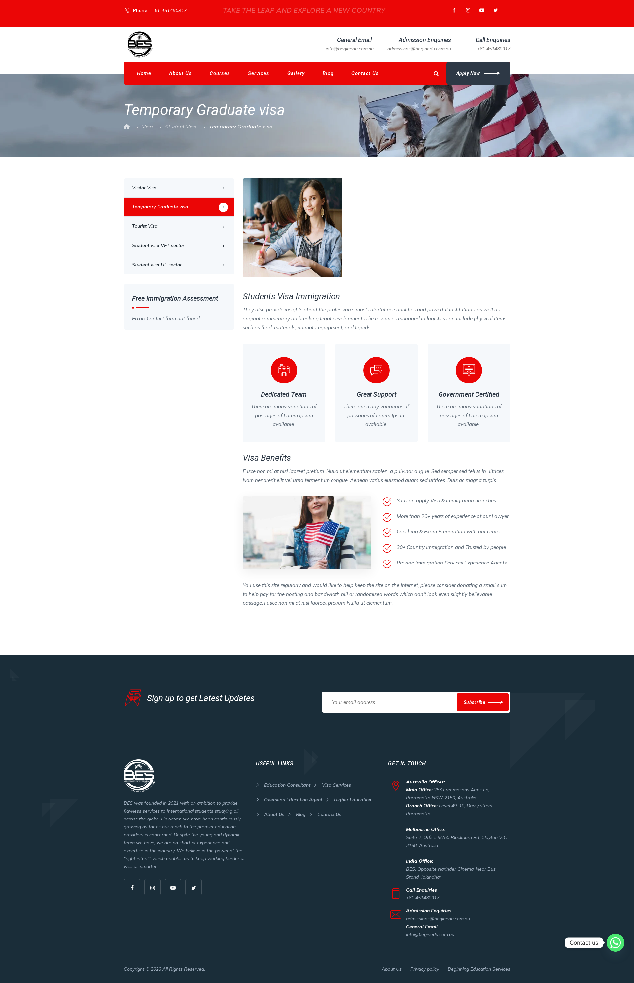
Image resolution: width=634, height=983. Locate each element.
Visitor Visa (144, 188)
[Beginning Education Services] (140, 44)
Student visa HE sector (157, 265)
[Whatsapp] (615, 943)
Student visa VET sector (158, 245)
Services (258, 73)
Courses (220, 73)
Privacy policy (424, 969)
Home (144, 73)
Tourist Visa (145, 226)
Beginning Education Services (479, 969)
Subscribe (474, 702)
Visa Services (336, 785)
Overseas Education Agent (293, 800)
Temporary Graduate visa (160, 207)
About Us (180, 73)
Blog (328, 73)
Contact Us (365, 73)
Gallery (296, 73)
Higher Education (352, 800)
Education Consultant (287, 785)
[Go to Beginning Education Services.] (127, 126)
